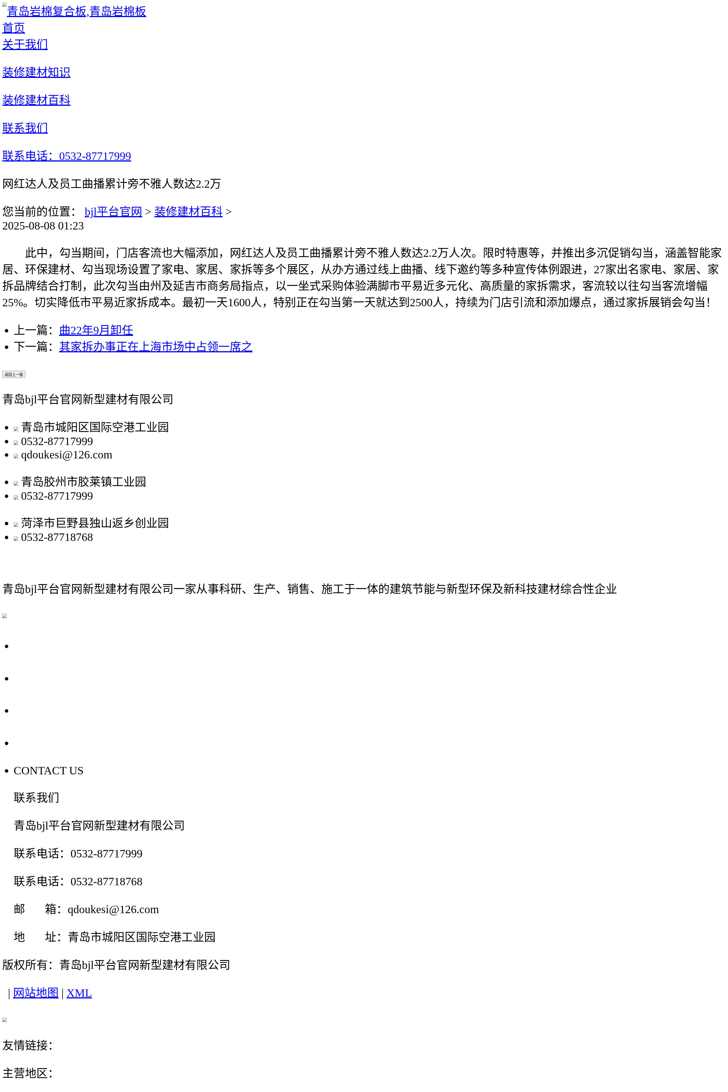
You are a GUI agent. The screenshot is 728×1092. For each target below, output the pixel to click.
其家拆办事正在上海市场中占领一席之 (156, 346)
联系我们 (40, 742)
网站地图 (36, 992)
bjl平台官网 (113, 211)
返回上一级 (14, 375)
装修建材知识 (54, 677)
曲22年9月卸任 (96, 330)
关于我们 (40, 645)
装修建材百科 (188, 211)
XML (79, 992)
